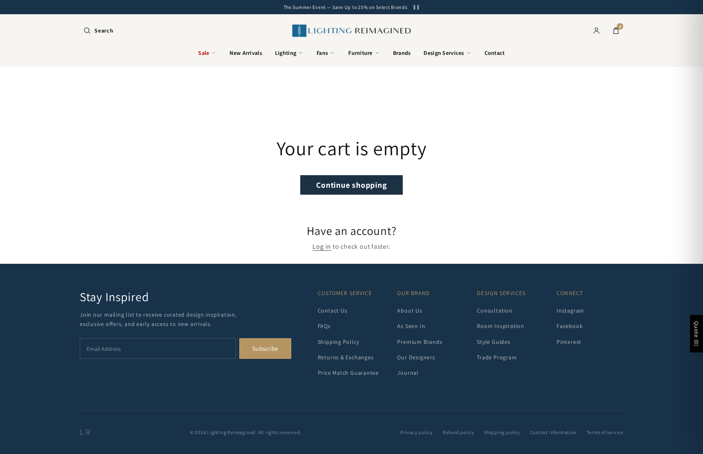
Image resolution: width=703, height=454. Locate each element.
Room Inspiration (500, 326)
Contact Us (332, 310)
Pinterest (569, 341)
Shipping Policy (338, 341)
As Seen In (411, 326)
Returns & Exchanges (346, 357)
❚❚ (416, 7)
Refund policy (458, 432)
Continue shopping (351, 185)
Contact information (553, 432)
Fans (322, 52)
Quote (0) (696, 334)
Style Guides (493, 341)
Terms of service (605, 432)
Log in (321, 246)
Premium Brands (419, 341)
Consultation (494, 310)
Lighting (285, 52)
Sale (203, 52)
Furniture (360, 52)
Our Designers (416, 357)
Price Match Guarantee (348, 372)
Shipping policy (502, 432)
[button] (98, 30)
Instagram (570, 310)
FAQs (324, 326)
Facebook (570, 326)
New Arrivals (245, 52)
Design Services (444, 52)
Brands (402, 52)
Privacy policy (416, 432)
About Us (409, 310)
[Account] (596, 30)
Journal (407, 372)
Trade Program (497, 357)
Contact (495, 52)
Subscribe (265, 348)
